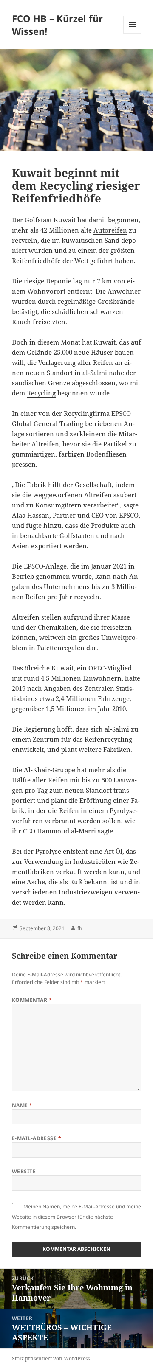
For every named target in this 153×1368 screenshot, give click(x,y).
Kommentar (32, 1000)
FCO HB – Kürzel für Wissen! (57, 24)
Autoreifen (110, 230)
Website (24, 1171)
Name (22, 1105)
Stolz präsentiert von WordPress (51, 1358)
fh (79, 928)
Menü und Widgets (132, 33)
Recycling (41, 393)
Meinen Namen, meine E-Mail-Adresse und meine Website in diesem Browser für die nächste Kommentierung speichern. (76, 1217)
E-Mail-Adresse (37, 1138)
